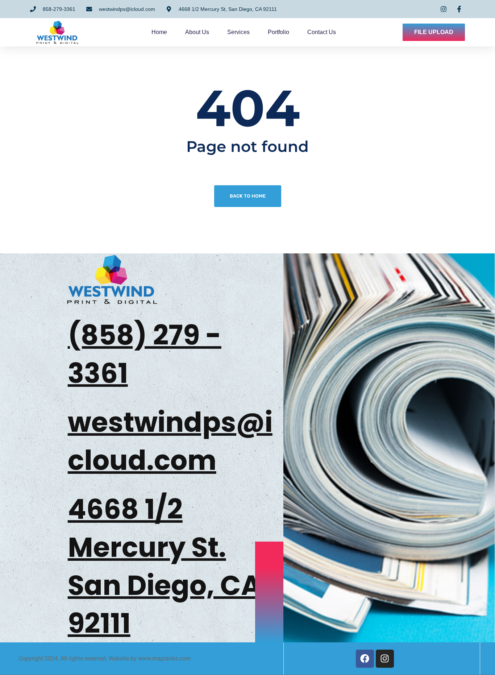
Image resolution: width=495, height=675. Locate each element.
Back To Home (248, 196)
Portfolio (278, 32)
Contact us (321, 32)
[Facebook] (365, 659)
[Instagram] (385, 659)
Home (159, 32)
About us (197, 32)
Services (238, 32)
